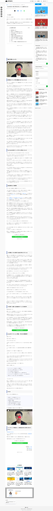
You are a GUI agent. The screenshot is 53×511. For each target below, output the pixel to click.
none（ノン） (13, 194)
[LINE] (1, 12)
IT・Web (30, 446)
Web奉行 (10, 197)
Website (16, 494)
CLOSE (28, 27)
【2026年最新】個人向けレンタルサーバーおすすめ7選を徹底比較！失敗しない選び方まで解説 (41, 59)
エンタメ (37, 81)
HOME (27, 507)
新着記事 (45, 4)
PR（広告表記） (9, 14)
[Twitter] (1, 7)
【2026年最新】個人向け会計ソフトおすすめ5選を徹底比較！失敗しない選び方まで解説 (41, 48)
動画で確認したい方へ (13, 30)
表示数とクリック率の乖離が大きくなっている (16, 31)
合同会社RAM (29, 433)
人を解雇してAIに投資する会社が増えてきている (17, 35)
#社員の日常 (30, 448)
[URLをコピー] (1, 16)
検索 (47, 63)
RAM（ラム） (24, 193)
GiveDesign (10, 198)
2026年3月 (37, 74)
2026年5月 (37, 73)
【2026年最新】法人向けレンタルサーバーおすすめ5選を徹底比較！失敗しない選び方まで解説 (41, 55)
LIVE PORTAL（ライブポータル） (18, 197)
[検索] (47, 1)
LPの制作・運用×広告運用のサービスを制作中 (16, 37)
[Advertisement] (19, 51)
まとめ (12, 40)
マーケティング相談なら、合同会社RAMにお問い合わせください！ (19, 41)
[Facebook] (1, 10)
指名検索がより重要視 (13, 34)
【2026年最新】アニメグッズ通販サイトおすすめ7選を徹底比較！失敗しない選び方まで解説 (41, 52)
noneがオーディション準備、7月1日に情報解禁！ (17, 38)
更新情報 (38, 4)
